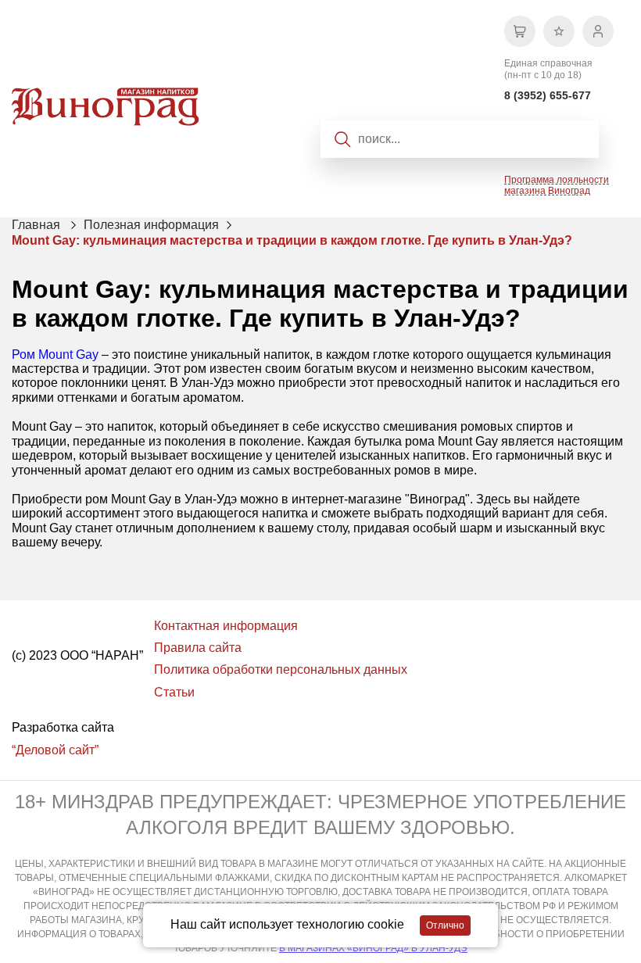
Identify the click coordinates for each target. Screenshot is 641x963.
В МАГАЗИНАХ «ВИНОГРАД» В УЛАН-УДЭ (373, 948)
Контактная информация (226, 625)
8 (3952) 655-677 (547, 95)
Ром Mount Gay (55, 354)
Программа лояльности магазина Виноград (556, 185)
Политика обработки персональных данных (280, 669)
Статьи (174, 692)
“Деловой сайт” (55, 750)
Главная (36, 224)
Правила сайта (198, 647)
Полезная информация (151, 224)
